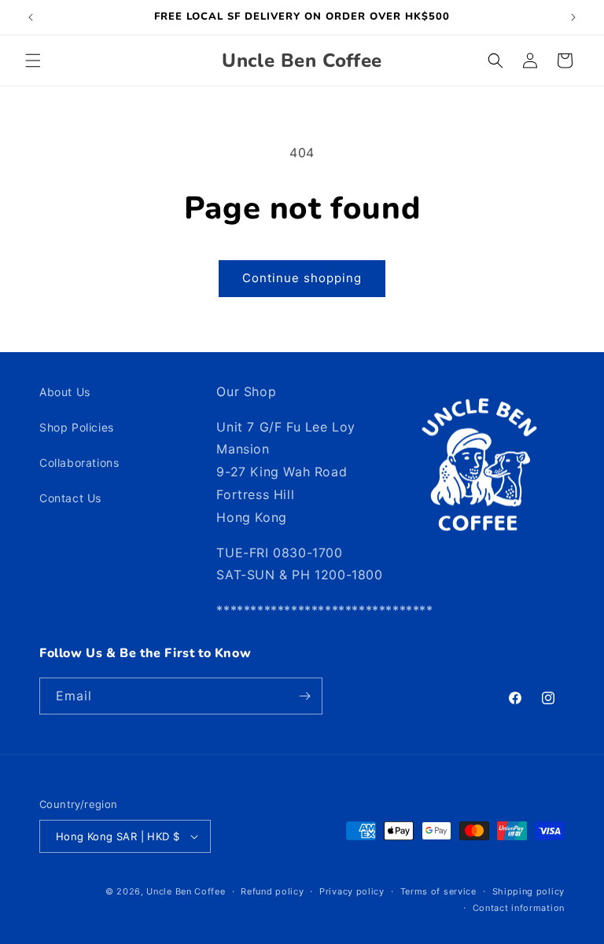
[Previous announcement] (30, 17)
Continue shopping (302, 277)
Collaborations (79, 462)
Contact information (519, 907)
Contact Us (70, 498)
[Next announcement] (573, 17)
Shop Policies (76, 427)
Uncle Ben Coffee (185, 891)
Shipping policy (528, 891)
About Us (64, 392)
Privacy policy (352, 891)
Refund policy (272, 891)
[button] (33, 60)
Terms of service (438, 891)
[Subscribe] (304, 696)
